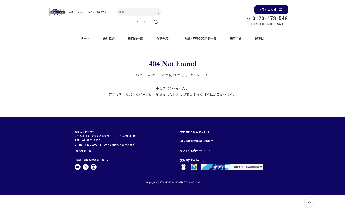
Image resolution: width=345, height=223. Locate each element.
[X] (86, 167)
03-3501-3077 (91, 140)
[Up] (309, 202)
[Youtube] (78, 167)
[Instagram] (94, 167)
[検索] (157, 12)
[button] (156, 22)
